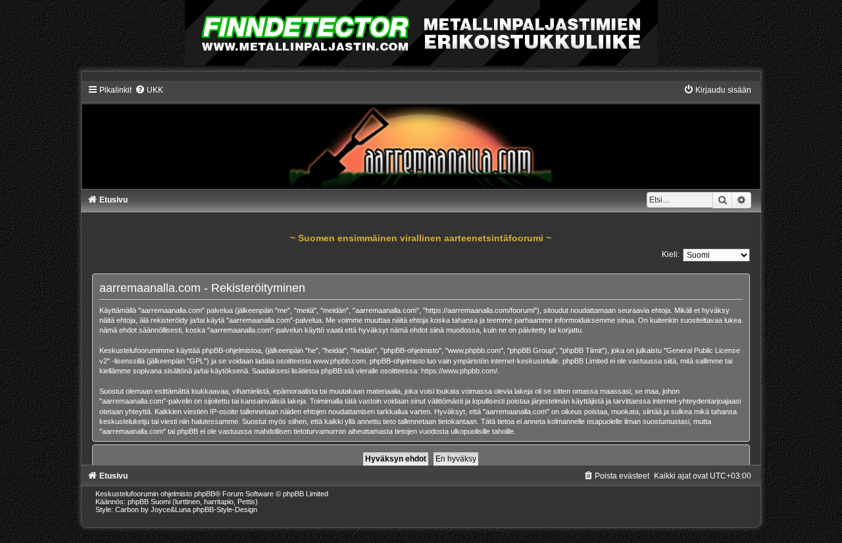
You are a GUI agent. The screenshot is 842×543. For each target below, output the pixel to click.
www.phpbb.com (339, 361)
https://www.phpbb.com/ (459, 371)
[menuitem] (149, 90)
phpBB (204, 494)
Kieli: (671, 254)
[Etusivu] (421, 136)
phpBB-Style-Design (225, 509)
